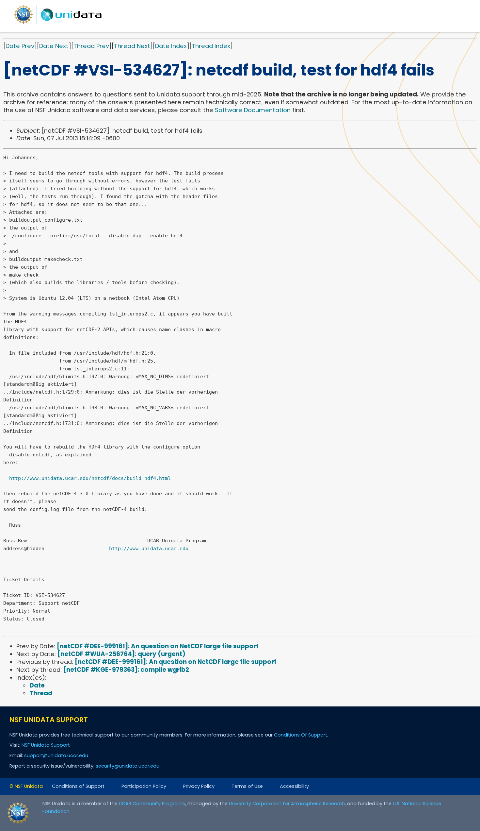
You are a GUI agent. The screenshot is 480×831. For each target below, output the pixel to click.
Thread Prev (91, 46)
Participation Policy (143, 786)
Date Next (54, 46)
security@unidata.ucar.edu (127, 766)
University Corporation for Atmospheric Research (287, 803)
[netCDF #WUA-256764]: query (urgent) (121, 654)
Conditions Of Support (300, 735)
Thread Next (132, 46)
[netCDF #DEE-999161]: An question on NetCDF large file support (158, 646)
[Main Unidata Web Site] (57, 24)
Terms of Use (247, 786)
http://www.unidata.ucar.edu (148, 548)
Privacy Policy (199, 786)
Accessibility (294, 786)
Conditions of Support (78, 786)
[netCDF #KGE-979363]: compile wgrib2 (126, 670)
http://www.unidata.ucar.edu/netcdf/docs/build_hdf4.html (90, 478)
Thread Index (211, 46)
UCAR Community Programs (152, 803)
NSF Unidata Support (46, 745)
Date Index (171, 46)
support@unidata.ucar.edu (56, 755)
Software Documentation (253, 110)
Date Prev (20, 46)
